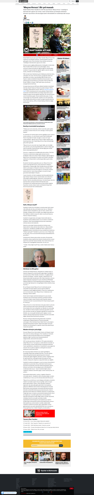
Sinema (33, 482)
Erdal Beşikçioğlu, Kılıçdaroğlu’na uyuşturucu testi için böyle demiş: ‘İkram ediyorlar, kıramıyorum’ (63, 145)
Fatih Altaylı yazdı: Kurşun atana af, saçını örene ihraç (63, 133)
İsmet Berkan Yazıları (68, 478)
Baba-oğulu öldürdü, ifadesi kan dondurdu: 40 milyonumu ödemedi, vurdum (63, 120)
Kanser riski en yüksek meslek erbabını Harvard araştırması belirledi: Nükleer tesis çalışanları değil (63, 158)
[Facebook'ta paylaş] (26, 22)
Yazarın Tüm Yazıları (27, 431)
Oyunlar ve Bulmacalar (49, 470)
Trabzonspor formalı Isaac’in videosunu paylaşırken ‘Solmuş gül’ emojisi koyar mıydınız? (63, 182)
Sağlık (54, 3)
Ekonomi (34, 3)
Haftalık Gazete (67, 481)
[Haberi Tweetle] (24, 22)
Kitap (64, 3)
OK (71, 488)
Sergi (33, 484)
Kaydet (61, 445)
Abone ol (73, 1)
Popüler (58, 3)
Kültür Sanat (34, 478)
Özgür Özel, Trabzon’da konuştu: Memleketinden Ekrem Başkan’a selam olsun (63, 170)
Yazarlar (23, 3)
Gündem (17, 3)
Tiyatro (33, 483)
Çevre (69, 3)
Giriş (77, 1)
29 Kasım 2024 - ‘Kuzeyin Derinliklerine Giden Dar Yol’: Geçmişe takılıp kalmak (41, 427)
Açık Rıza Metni (51, 483)
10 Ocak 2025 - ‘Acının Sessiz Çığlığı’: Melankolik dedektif (36, 421)
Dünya (39, 3)
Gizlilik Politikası (51, 484)
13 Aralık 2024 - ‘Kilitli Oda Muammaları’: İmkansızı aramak (36, 425)
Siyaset (28, 3)
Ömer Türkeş (26, 19)
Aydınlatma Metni (51, 478)
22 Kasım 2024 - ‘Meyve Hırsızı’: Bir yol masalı (33, 429)
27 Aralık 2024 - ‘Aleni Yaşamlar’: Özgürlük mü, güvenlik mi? (37, 423)
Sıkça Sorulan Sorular (52, 485)
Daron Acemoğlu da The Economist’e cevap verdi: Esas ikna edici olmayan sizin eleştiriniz (63, 71)
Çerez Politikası (23, 493)
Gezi (77, 3)
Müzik (33, 481)
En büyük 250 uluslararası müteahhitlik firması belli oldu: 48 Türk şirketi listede (63, 107)
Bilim (73, 3)
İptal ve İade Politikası (52, 482)
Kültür (44, 3)
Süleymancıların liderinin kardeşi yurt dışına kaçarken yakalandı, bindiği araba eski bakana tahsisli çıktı (63, 84)
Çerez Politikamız (51, 481)
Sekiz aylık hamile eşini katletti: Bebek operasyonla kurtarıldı (63, 96)
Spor (49, 3)
